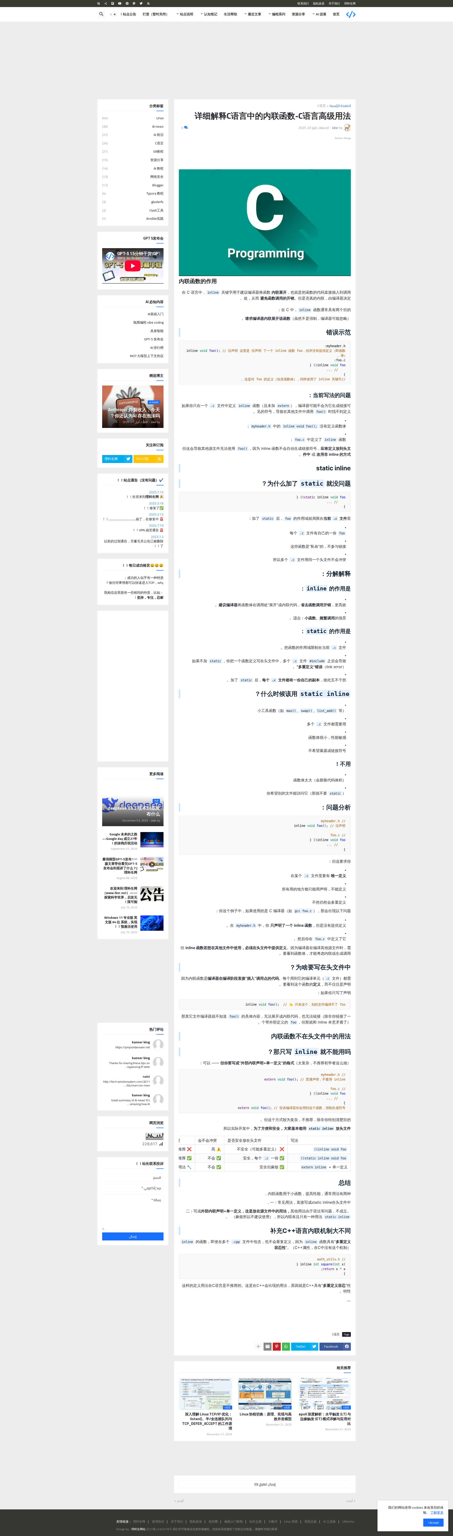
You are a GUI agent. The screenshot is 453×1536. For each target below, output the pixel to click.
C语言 (321, 106)
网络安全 (133, 177)
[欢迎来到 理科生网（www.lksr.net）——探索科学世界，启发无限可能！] (152, 894)
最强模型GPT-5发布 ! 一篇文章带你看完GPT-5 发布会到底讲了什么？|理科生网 (119, 866)
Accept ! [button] (433, 1523)
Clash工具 (133, 210)
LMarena (348, 1521)
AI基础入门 (156, 314)
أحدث (349, 1501)
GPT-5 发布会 (154, 339)
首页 (336, 14)
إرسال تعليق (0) (265, 1484)
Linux (133, 118)
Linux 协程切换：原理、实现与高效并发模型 (265, 1417)
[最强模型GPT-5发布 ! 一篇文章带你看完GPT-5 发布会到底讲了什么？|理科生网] (152, 864)
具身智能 (157, 331)
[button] (113, 14)
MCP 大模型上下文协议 (147, 355)
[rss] (148, 3)
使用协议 (158, 1521)
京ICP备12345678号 (159, 1529)
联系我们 (303, 3)
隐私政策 (318, 3)
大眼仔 (272, 1521)
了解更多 (437, 1512)
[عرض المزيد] (258, 1347)
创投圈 (213, 1521)
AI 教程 (133, 168)
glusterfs (133, 202)
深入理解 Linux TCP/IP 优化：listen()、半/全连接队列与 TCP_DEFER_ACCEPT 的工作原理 (207, 1421)
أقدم (180, 1501)
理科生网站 (138, 1529)
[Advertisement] (226, 60)
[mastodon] (134, 3)
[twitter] (141, 3)
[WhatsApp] (286, 1347)
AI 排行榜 (157, 348)
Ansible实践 (133, 218)
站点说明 (186, 14)
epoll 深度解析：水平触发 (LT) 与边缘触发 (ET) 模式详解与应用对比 (325, 1419)
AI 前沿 (133, 135)
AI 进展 (321, 14)
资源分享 (298, 14)
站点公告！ (128, 14)
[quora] (98, 3)
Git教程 (133, 151)
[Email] (268, 1347)
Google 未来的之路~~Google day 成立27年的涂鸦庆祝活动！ (119, 838)
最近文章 (254, 14)
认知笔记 (210, 14)
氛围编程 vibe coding (148, 322)
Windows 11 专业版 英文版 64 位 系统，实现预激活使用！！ (120, 922)
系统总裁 (310, 1521)
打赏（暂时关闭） (156, 14)
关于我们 (334, 3)
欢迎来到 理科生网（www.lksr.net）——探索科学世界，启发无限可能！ (120, 895)
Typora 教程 (133, 193)
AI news (133, 126)
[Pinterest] (277, 1347)
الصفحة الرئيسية (340, 106)
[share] (105, 3)
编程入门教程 (233, 1521)
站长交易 (255, 1521)
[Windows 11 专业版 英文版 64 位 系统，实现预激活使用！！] (152, 923)
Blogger (133, 185)
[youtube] (120, 3)
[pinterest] (127, 3)
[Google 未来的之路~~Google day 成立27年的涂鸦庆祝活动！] (152, 839)
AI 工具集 (329, 1521)
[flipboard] (112, 3)
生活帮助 (230, 14)
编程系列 (278, 14)
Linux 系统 (291, 1521)
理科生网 (350, 3)
